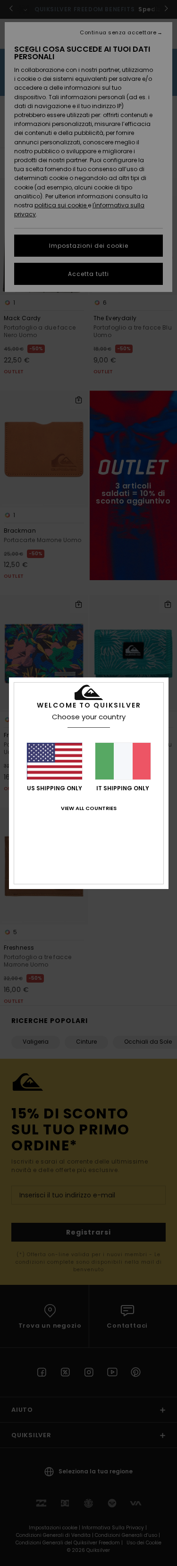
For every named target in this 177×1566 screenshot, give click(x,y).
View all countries (89, 808)
